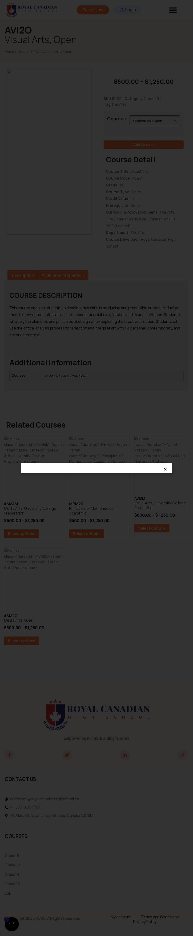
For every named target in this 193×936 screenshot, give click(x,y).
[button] (165, 469)
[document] (96, 468)
